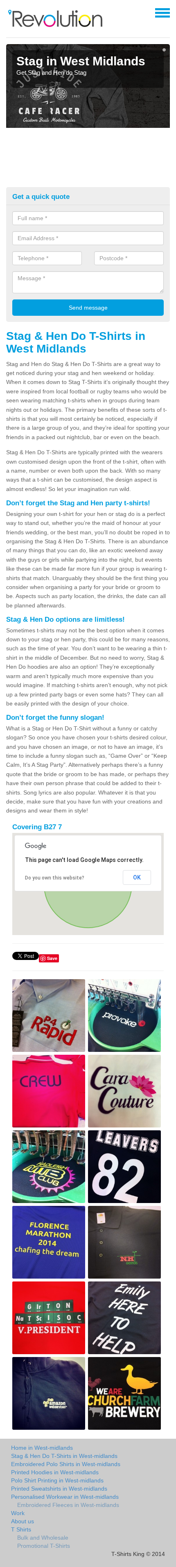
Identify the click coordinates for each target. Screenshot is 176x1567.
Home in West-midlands (42, 1447)
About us (22, 1521)
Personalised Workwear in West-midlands (65, 1496)
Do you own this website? (54, 878)
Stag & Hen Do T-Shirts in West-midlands (64, 1456)
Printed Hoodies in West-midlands (55, 1472)
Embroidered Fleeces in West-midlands (68, 1505)
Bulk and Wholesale (42, 1537)
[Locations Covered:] (9, 12)
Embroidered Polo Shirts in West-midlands (65, 1464)
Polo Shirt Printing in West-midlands (57, 1480)
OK (137, 877)
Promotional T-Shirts (43, 1545)
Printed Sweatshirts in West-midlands (59, 1488)
